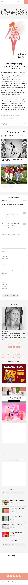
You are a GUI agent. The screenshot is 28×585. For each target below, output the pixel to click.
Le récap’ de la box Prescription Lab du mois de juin (17, 509)
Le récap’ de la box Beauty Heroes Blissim (16, 525)
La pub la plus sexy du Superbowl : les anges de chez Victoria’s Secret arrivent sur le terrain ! (13, 186)
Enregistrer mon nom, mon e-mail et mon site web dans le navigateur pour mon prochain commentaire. (5, 281)
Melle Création (17, 81)
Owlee (2, 81)
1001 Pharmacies (20, 354)
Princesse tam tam (21, 356)
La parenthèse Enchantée (10, 223)
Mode (14, 61)
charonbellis (16, 115)
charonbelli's (11, 212)
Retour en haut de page (19, 582)
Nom (3, 251)
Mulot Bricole (18, 83)
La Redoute (11, 356)
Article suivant (21, 123)
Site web (4, 264)
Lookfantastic (5, 356)
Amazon (4, 357)
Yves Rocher (13, 354)
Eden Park (18, 357)
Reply (24, 200)
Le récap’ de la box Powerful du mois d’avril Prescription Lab (17, 533)
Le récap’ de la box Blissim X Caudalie (16, 517)
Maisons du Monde (10, 357)
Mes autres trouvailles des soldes (12, 135)
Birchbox (4, 354)
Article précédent (4, 124)
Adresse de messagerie (5, 257)
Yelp (12, 98)
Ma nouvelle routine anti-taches (17, 500)
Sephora (9, 354)
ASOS (15, 356)
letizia (4, 200)
